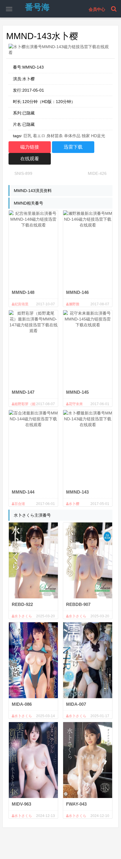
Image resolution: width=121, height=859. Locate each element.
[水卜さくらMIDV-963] (33, 760)
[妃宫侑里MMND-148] (33, 248)
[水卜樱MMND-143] (87, 448)
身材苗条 (54, 135)
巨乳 (27, 135)
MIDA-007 (76, 704)
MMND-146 (77, 292)
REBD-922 (22, 604)
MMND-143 (77, 491)
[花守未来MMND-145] (87, 348)
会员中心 (97, 9)
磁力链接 (29, 146)
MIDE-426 (97, 173)
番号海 (37, 7)
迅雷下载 (73, 146)
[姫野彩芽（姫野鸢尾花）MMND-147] (33, 348)
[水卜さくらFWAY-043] (87, 760)
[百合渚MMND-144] (33, 448)
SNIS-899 (23, 173)
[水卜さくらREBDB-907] (87, 560)
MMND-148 (23, 292)
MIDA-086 (22, 704)
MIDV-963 (21, 803)
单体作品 (72, 135)
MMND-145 (77, 392)
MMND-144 (23, 491)
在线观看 (29, 158)
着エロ (39, 135)
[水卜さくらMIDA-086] (33, 660)
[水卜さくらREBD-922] (33, 560)
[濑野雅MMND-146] (87, 248)
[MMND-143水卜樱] (60, 49)
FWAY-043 (76, 803)
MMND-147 (23, 392)
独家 (86, 135)
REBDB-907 (78, 604)
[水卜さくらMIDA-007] (87, 660)
